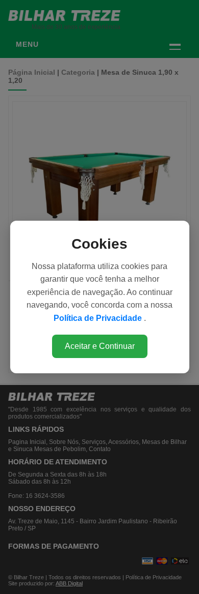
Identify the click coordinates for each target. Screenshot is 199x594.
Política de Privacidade (99, 318)
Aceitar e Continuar (100, 346)
